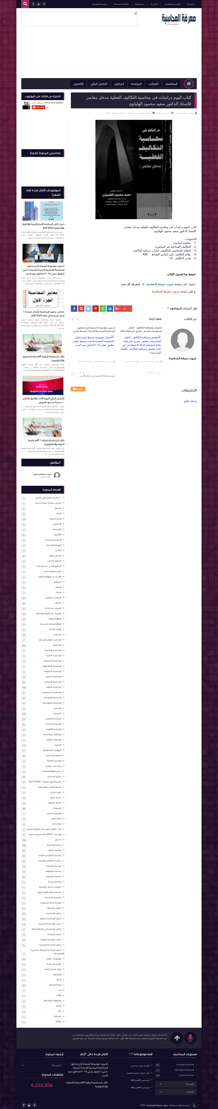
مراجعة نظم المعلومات (50, 902)
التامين (58, 550)
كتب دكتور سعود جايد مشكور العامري (44, 829)
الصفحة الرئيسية (144, 113)
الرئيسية (190, 4)
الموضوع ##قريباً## (140, 1080)
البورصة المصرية (53, 545)
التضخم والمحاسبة (52, 571)
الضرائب (153, 84)
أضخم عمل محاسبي (140, 1065)
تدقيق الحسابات (54, 776)
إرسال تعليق (190, 401)
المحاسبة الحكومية (52, 671)
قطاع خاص (56, 818)
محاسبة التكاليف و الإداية (49, 855)
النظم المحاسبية (53, 755)
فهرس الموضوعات (172, 4)
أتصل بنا (154, 4)
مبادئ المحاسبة (54, 844)
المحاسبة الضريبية (53, 681)
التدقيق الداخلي (54, 560)
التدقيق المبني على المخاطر (48, 566)
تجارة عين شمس (53, 766)
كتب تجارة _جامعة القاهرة (138, 1073)
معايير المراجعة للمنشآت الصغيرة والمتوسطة (47, 951)
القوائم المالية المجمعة (50, 624)
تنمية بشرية (55, 792)
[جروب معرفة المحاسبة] (179, 25)
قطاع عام (56, 823)
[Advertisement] (109, 54)
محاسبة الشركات (53, 866)
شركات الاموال (54, 802)
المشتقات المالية (53, 739)
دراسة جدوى (55, 797)
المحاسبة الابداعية (53, 650)
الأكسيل (78, 84)
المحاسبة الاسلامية (52, 660)
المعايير (119, 84)
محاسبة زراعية (54, 881)
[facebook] (34, 1105)
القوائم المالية (55, 618)
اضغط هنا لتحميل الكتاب (180, 274)
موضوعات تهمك (53, 958)
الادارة (58, 513)
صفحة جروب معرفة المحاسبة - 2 (162, 284)
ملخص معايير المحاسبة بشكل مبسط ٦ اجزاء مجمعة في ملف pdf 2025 (43, 313)
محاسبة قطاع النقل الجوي (49, 892)
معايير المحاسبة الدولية (50, 918)
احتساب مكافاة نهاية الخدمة (48, 503)
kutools (57, 1016)
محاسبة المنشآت (53, 876)
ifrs (59, 1011)
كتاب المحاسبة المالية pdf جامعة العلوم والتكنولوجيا (43, 358)
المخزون (57, 708)
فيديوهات (57, 808)
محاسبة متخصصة (53, 897)
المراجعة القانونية (53, 729)
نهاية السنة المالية (52, 969)
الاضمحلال (56, 529)
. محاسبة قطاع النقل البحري (48, 497)
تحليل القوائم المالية (52, 771)
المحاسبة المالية (53, 687)
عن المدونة (139, 4)
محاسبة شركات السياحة (50, 887)
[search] (25, 4)
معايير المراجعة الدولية (51, 939)
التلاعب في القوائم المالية (49, 576)
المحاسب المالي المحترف (50, 639)
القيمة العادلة (55, 629)
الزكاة (58, 592)
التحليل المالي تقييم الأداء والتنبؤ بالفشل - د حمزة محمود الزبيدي (43, 400)
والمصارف (57, 974)
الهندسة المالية (54, 760)
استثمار (58, 508)
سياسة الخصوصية (100, 4)
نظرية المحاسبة (54, 964)
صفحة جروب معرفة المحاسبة (169, 291)
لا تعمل (58, 839)
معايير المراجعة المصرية (50, 944)
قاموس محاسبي (54, 813)
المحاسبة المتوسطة (52, 702)
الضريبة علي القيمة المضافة (48, 613)
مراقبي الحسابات (54, 908)
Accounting (55, 985)
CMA (58, 995)
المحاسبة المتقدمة (52, 697)
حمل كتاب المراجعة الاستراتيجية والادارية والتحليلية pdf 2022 (43, 226)
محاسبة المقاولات (53, 871)
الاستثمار (57, 524)
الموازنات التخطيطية (52, 750)
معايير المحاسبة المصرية (49, 923)
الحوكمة (57, 582)
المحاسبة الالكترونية (52, 666)
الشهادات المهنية (53, 597)
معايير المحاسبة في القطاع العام (46, 929)
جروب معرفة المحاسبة (150, 361)
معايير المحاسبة (54, 913)
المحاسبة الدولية (53, 676)
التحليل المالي (99, 84)
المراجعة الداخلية (53, 724)
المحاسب (57, 634)
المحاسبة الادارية (53, 655)
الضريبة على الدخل (53, 608)
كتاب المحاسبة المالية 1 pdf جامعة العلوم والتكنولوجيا (46, 442)
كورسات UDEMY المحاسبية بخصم (45, 834)
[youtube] (29, 1105)
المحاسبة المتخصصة (51, 692)
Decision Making (52, 1000)
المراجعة (136, 84)
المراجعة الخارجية (53, 718)
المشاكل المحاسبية (52, 734)
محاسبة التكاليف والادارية (49, 860)
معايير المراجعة (54, 934)
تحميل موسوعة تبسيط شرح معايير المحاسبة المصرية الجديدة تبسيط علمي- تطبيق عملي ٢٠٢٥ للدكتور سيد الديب (43, 269)
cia (59, 990)
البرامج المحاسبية (53, 539)
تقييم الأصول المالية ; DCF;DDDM (45, 781)
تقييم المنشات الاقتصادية (49, 787)
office (58, 1021)
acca (59, 979)
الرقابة (58, 587)
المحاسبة (171, 84)
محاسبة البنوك (54, 850)
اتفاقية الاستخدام (121, 4)
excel (58, 1006)
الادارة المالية (55, 518)
